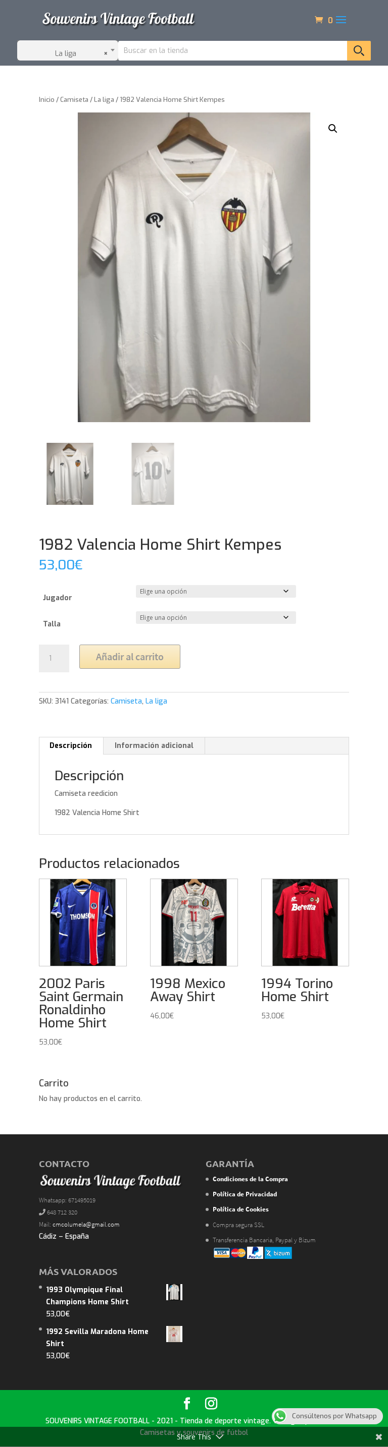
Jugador (57, 598)
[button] (333, 129)
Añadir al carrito (130, 656)
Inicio (47, 99)
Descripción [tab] (71, 745)
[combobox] (67, 50)
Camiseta (74, 99)
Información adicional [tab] (154, 745)
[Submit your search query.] (359, 51)
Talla (52, 624)
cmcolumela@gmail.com (86, 1224)
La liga (104, 99)
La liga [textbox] (79, 54)
